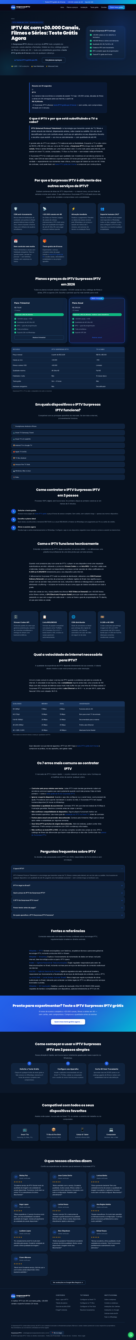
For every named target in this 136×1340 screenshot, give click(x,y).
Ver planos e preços (53, 60)
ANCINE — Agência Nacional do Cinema (44, 971)
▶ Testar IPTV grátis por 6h (26, 60)
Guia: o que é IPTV (62, 1299)
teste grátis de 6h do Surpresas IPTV (60, 794)
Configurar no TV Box (87, 1303)
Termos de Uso (66, 1336)
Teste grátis (94, 7)
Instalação (84, 7)
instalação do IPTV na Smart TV (77, 814)
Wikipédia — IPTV (36, 951)
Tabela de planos (61, 1303)
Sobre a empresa (110, 1299)
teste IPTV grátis (40, 514)
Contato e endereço (111, 1303)
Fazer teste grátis (116, 7)
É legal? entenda (61, 1310)
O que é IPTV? (18, 869)
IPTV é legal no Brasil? (21, 885)
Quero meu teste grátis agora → (68, 1022)
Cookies (74, 1336)
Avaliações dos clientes (112, 1306)
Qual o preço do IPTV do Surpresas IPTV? (29, 893)
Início (62, 7)
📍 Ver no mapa (57, 1333)
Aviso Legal (81, 1336)
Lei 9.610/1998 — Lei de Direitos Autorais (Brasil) (47, 977)
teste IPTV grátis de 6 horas (65, 164)
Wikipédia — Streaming (37, 957)
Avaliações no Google (111, 1310)
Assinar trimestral (39, 337)
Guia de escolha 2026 (63, 1306)
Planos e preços (72, 7)
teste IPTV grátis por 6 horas (65, 105)
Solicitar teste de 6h (111, 1313)
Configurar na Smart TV (88, 1299)
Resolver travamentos (87, 1310)
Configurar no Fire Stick (88, 1306)
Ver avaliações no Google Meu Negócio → (68, 1282)
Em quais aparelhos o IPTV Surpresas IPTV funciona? (33, 915)
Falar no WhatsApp (110, 1317)
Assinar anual (97, 337)
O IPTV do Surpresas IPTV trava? (26, 900)
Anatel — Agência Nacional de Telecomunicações (48, 963)
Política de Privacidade (53, 1336)
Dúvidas (104, 7)
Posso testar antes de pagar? (24, 908)
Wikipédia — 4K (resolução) (39, 986)
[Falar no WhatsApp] (131, 1335)
